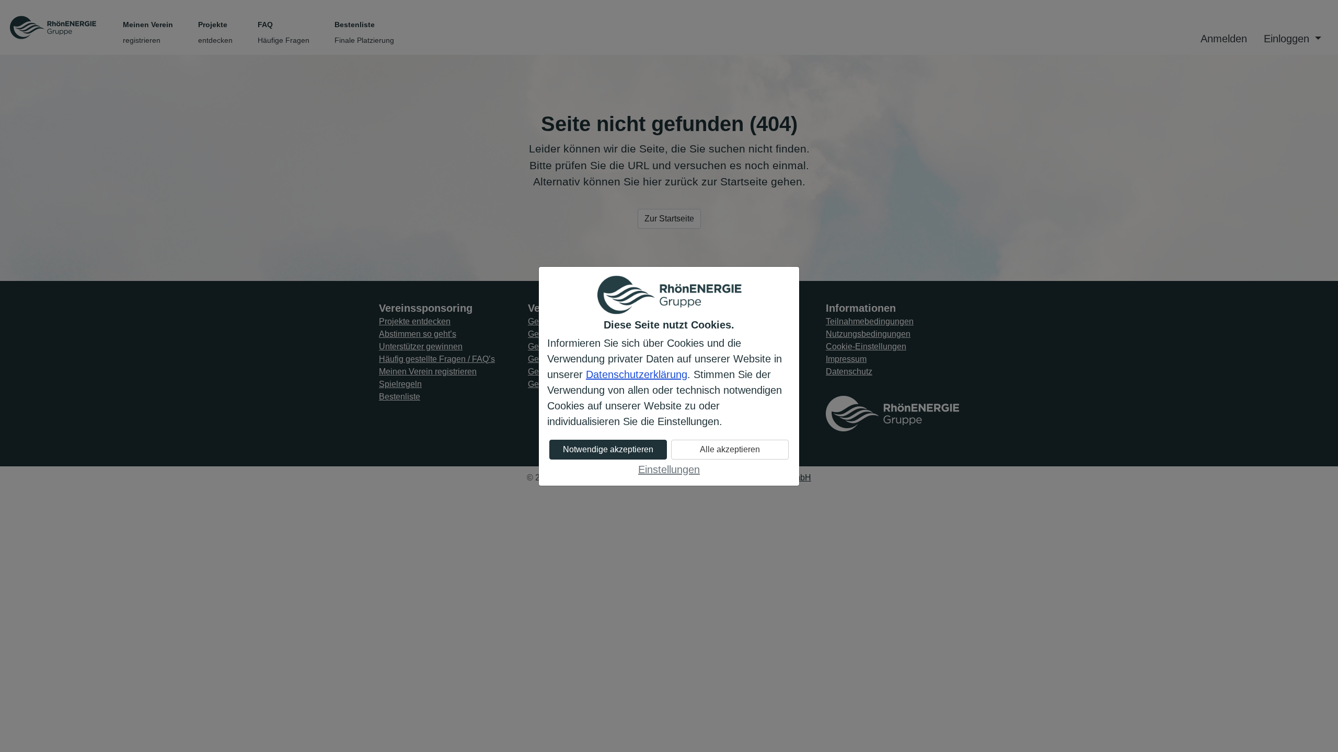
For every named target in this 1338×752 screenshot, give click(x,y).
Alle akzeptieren (730, 449)
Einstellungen (669, 469)
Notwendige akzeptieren (608, 449)
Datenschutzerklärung (636, 374)
